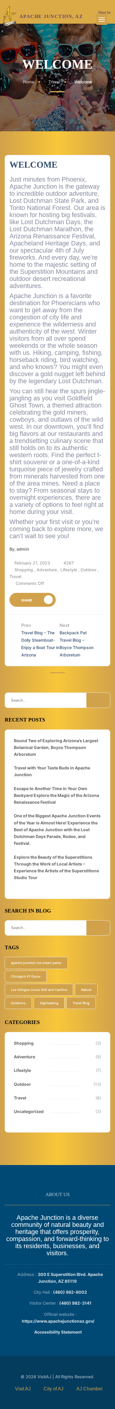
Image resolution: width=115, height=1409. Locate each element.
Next (76, 639)
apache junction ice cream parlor (36, 963)
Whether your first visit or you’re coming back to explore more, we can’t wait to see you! (56, 529)
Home (28, 81)
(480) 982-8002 (70, 1292)
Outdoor (88, 569)
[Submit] (98, 700)
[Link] (10, 16)
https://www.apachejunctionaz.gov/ (58, 1321)
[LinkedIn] (68, 1397)
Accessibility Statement (58, 1331)
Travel (54, 81)
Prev (40, 639)
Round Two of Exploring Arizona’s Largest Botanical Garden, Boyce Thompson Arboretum (56, 747)
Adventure (47, 569)
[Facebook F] (87, 1389)
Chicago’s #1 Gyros (25, 976)
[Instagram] (45, 1397)
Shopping (23, 569)
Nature (86, 990)
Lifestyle (68, 569)
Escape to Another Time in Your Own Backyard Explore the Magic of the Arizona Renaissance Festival (56, 795)
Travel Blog (81, 1003)
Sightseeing (49, 1003)
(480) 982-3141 (75, 1303)
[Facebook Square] (51, 1389)
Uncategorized (29, 1111)
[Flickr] (56, 1397)
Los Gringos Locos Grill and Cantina (39, 990)
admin (23, 548)
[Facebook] (20, 1389)
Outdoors (18, 1003)
